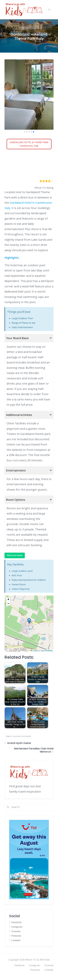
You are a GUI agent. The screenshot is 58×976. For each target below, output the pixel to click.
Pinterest (16, 935)
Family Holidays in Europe (18, 736)
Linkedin (15, 940)
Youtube (15, 931)
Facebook (16, 922)
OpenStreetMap (47, 650)
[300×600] (29, 898)
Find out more (15, 555)
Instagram (16, 926)
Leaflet (35, 650)
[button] (24, 131)
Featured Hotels (29, 28)
